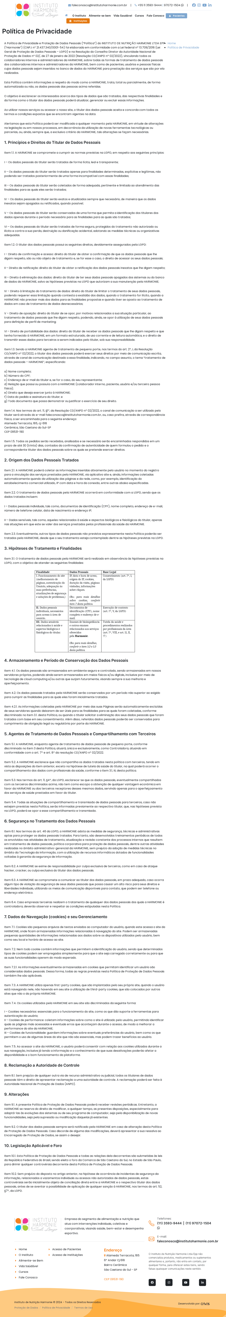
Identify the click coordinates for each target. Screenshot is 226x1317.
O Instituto (26, 1255)
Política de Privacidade (183, 47)
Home (172, 43)
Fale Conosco (28, 1277)
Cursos (23, 1272)
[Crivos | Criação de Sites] (205, 1304)
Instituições (80, 20)
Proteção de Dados (26, 1307)
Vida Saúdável (28, 1266)
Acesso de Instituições (67, 1255)
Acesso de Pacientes (66, 1249)
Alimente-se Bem (31, 1261)
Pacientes (179, 15)
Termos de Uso (83, 1307)
